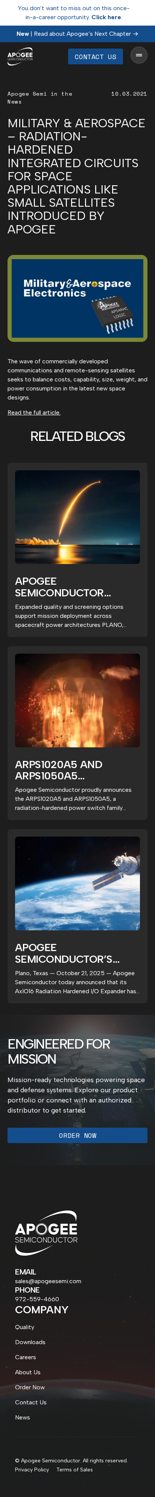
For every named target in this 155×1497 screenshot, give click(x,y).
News (22, 1417)
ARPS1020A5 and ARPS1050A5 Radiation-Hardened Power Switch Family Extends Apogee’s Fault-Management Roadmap (74, 770)
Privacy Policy (32, 1470)
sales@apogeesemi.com (48, 1281)
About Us (28, 1372)
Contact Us (95, 56)
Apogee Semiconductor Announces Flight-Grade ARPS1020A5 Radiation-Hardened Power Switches (73, 587)
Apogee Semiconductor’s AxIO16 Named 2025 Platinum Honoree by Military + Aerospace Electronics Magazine (77, 953)
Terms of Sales (74, 1470)
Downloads (30, 1342)
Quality (24, 1327)
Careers (25, 1357)
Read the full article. (34, 412)
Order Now (77, 1135)
